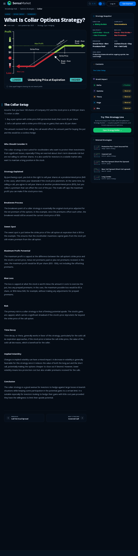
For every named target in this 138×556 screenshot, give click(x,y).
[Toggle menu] (4, 3)
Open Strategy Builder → (112, 130)
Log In (112, 3)
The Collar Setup (99, 70)
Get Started (128, 3)
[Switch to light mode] (102, 3)
